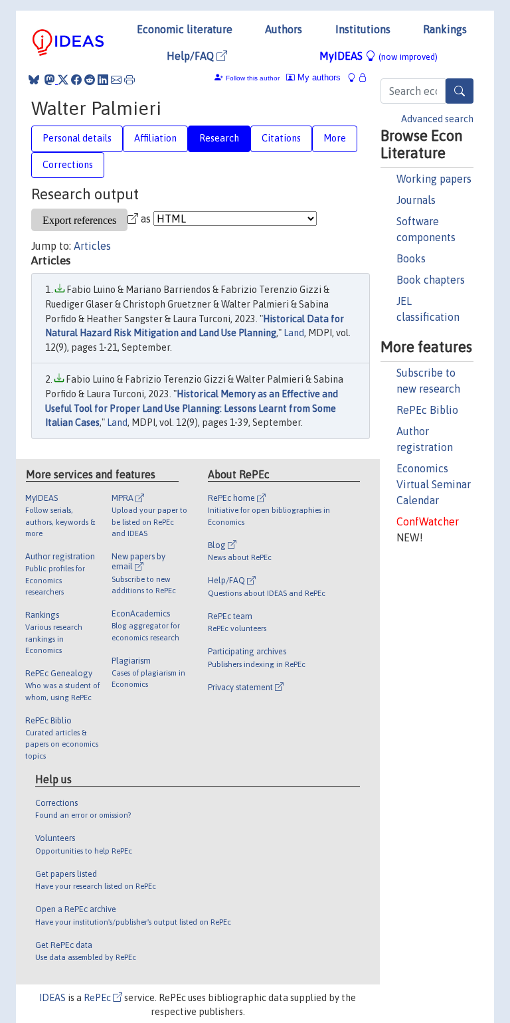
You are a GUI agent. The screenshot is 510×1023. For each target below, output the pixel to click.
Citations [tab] (281, 138)
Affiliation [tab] (155, 138)
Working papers (433, 179)
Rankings (445, 29)
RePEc (98, 997)
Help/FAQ (191, 56)
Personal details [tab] (77, 138)
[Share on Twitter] (63, 80)
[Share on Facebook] (76, 80)
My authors (318, 77)
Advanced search (437, 119)
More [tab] (334, 138)
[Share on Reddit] (89, 80)
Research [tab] (219, 138)
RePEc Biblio (427, 410)
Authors (283, 29)
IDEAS (52, 997)
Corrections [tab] (67, 164)
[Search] (459, 91)
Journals (416, 200)
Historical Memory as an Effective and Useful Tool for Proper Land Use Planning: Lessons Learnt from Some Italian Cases (191, 408)
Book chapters (430, 280)
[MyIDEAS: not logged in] (355, 77)
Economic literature (184, 29)
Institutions (362, 29)
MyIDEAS (378, 56)
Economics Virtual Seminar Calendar (433, 484)
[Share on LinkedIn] (103, 80)
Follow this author (253, 78)
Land (294, 332)
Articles (92, 246)
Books (411, 258)
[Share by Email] (116, 80)
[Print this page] (129, 80)
